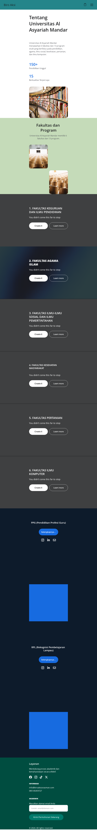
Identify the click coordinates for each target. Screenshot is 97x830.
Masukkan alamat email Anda (42, 803)
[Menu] (91, 5)
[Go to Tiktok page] (41, 777)
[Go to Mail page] (54, 540)
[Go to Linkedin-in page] (49, 540)
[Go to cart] (85, 5)
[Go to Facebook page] (30, 777)
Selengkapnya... (48, 532)
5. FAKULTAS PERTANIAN (45, 418)
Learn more (58, 226)
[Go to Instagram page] (43, 540)
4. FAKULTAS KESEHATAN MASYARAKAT (43, 366)
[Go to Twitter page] (46, 777)
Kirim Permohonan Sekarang (46, 817)
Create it (38, 226)
